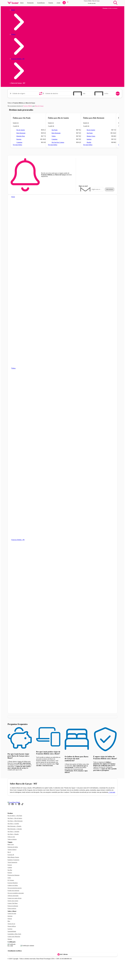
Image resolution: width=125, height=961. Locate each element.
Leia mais (112, 792)
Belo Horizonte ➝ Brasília (14, 826)
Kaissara (10, 872)
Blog (9, 921)
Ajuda (58, 2)
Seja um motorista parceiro (15, 888)
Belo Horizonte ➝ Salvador (15, 829)
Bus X (9, 852)
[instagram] (9, 804)
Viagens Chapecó (12, 849)
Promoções (30, 2)
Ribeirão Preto (20, 136)
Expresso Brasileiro (13, 883)
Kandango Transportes (13, 859)
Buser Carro (11, 844)
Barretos (18, 139)
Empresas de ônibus (13, 847)
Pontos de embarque (13, 906)
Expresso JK (11, 854)
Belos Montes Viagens (13, 857)
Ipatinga (89, 139)
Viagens (50, 2)
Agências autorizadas (13, 895)
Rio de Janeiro (20, 130)
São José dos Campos (58, 142)
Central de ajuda (12, 913)
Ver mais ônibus (17, 145)
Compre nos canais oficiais (14, 898)
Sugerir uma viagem (13, 900)
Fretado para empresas (13, 890)
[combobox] (25, 93)
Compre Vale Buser (13, 903)
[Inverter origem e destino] (40, 93)
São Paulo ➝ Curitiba (13, 823)
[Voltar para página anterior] (68, 3)
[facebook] (12, 804)
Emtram (10, 865)
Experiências (41, 2)
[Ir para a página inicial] (14, 802)
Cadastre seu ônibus (13, 885)
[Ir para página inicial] (13, 3)
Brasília (89, 142)
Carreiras (10, 929)
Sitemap (10, 939)
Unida (9, 877)
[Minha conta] (64, 2)
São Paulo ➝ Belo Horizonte (15, 821)
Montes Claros (91, 136)
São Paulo (54, 130)
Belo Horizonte (20, 133)
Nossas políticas (12, 926)
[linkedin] (19, 804)
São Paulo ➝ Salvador (13, 831)
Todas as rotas (11, 836)
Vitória (54, 136)
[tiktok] (22, 804)
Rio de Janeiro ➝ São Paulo (15, 815)
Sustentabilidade (12, 931)
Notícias (10, 918)
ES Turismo (11, 880)
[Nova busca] (115, 3)
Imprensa (10, 916)
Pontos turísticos (12, 908)
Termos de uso (11, 923)
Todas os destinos (12, 839)
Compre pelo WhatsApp (14, 936)
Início (22, 2)
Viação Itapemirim (12, 862)
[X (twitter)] (15, 804)
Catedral (10, 867)
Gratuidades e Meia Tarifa (14, 934)
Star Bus (10, 870)
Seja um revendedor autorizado (16, 893)
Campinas (19, 142)
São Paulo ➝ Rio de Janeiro (15, 818)
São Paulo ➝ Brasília (13, 834)
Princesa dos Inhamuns (13, 875)
